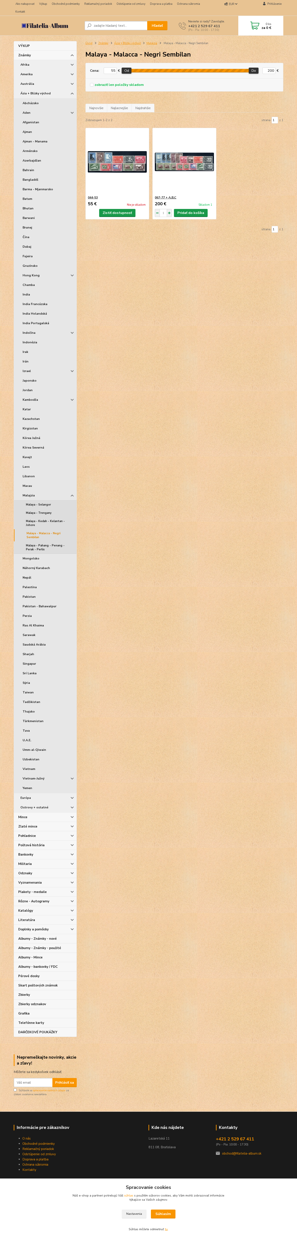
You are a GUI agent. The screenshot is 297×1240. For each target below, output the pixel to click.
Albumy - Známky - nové (37, 938)
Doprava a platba (161, 4)
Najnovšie (96, 108)
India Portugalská (36, 323)
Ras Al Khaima (33, 625)
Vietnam (29, 769)
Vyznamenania (30, 882)
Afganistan (31, 122)
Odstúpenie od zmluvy (131, 4)
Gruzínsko (30, 266)
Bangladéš (30, 180)
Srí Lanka (30, 673)
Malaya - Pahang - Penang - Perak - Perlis (45, 547)
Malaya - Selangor (38, 505)
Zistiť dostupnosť (117, 212)
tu (166, 1229)
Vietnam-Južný (33, 778)
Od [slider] (126, 70)
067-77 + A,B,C (165, 197)
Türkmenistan (33, 721)
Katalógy (25, 910)
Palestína (30, 587)
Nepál (27, 578)
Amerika (26, 74)
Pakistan (29, 597)
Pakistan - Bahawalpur (40, 606)
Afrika (24, 65)
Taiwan (28, 692)
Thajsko (29, 711)
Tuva (26, 731)
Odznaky (25, 873)
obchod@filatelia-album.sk (241, 1153)
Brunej (27, 227)
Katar (27, 409)
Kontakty (29, 1170)
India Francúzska (35, 304)
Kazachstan (31, 419)
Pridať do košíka (190, 212)
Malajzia (29, 495)
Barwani (29, 218)
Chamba (29, 285)
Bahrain (28, 170)
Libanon (29, 476)
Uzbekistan (31, 759)
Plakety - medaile (32, 892)
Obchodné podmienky (66, 4)
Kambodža (30, 400)
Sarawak (29, 635)
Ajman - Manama (35, 141)
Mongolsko (31, 558)
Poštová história (31, 845)
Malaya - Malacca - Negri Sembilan (43, 535)
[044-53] (117, 161)
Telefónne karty (31, 1023)
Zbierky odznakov (32, 1004)
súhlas (128, 1195)
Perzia (27, 616)
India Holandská (35, 314)
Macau (27, 486)
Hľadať (157, 25)
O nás (26, 1138)
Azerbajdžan (32, 161)
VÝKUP (24, 46)
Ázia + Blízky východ (35, 93)
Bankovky (25, 854)
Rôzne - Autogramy (33, 901)
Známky (24, 55)
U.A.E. (27, 740)
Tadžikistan (31, 702)
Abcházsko (31, 103)
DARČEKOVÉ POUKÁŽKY (37, 1032)
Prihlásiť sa (64, 1082)
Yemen (27, 788)
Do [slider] (253, 70)
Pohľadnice (27, 836)
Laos (26, 467)
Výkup (43, 4)
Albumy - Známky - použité (39, 948)
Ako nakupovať (25, 4)
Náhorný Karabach (36, 568)
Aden (26, 113)
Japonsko (30, 381)
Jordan (28, 390)
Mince (22, 817)
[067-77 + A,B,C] (184, 161)
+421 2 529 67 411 (204, 26)
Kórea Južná (31, 438)
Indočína (29, 333)
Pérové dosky (29, 976)
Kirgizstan (30, 428)
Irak (25, 352)
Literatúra (26, 920)
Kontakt (20, 12)
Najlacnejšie (119, 108)
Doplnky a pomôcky (33, 929)
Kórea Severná (33, 448)
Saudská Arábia (34, 645)
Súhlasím (163, 1214)
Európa (25, 798)
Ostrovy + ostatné (34, 807)
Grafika (24, 1013)
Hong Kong (31, 275)
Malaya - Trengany (39, 513)
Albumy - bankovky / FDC (38, 967)
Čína (26, 237)
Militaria (25, 864)
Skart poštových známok (38, 985)
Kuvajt (27, 457)
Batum (27, 199)
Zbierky (24, 995)
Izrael (27, 371)
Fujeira (28, 256)
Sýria (26, 683)
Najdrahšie (143, 108)
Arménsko (30, 151)
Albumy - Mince (30, 957)
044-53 (93, 197)
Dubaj (27, 247)
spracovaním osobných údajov (49, 1090)
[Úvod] (47, 25)
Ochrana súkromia (188, 4)
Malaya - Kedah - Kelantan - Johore (45, 523)
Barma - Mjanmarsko (38, 189)
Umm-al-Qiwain (34, 750)
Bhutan (28, 208)
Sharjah (28, 654)
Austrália (27, 84)
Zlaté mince (27, 826)
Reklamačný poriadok (98, 4)
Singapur (29, 664)
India (26, 294)
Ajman (27, 132)
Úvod (88, 43)
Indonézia (30, 342)
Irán (25, 361)
